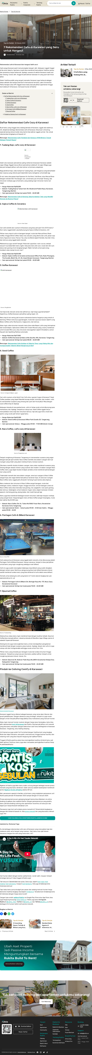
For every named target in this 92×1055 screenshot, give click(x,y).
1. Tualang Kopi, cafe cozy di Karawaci (16, 98)
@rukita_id (28, 902)
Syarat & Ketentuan (22, 1052)
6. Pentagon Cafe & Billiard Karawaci (15, 109)
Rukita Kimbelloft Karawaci (7, 711)
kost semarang (11, 884)
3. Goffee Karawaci (10, 102)
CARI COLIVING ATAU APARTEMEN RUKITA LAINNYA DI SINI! (27, 818)
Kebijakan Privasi (31, 1052)
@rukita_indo (11, 902)
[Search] (73, 3)
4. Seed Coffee (9, 105)
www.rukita (20, 900)
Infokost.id (30, 892)
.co (25, 900)
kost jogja (41, 882)
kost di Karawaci (18, 724)
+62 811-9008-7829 (84, 1026)
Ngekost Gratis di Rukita (13, 790)
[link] (79, 100)
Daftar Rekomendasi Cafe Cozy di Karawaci (17, 96)
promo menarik (30, 811)
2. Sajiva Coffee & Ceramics (13, 100)
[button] (84, 3)
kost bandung (27, 884)
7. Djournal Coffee (10, 111)
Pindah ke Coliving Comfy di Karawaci (15, 114)
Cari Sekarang (46, 1001)
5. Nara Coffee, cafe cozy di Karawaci (16, 107)
